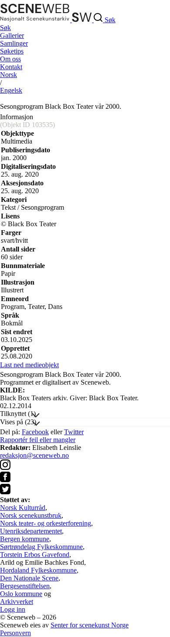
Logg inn (12, 609)
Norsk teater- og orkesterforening (45, 523)
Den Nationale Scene (29, 578)
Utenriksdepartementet (31, 531)
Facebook (35, 432)
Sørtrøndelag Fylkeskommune (41, 546)
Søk (5, 27)
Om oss (10, 59)
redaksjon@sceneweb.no (34, 455)
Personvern (15, 633)
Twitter (74, 432)
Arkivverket (16, 601)
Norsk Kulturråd (22, 507)
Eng (11, 90)
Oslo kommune (21, 593)
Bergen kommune (24, 539)
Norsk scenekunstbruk (30, 515)
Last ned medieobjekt (29, 365)
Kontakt (11, 66)
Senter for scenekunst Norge (90, 625)
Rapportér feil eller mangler (37, 439)
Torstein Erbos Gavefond (34, 554)
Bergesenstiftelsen (25, 586)
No (8, 74)
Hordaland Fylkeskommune (38, 570)
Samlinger (14, 43)
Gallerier (12, 35)
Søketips (12, 51)
